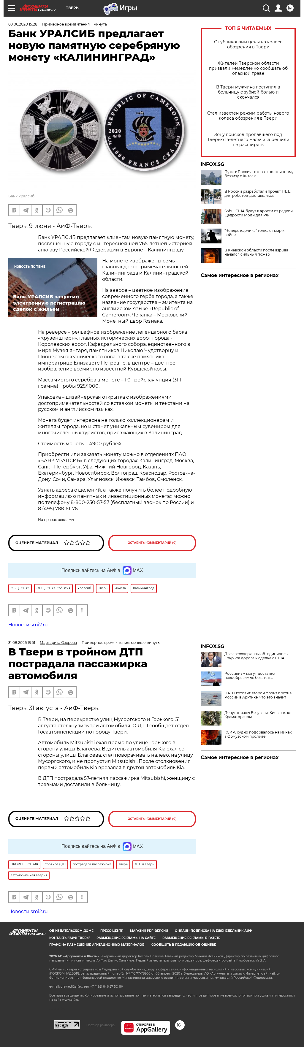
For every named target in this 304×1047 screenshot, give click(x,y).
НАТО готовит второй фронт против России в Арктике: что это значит (258, 695)
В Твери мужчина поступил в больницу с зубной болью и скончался (248, 92)
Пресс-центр (111, 931)
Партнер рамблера (100, 1025)
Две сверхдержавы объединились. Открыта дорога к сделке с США (256, 656)
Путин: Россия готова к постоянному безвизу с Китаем (259, 174)
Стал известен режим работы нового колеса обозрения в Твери (248, 116)
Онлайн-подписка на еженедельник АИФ (213, 931)
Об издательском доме (71, 931)
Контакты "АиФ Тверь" (69, 938)
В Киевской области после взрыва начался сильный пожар (256, 252)
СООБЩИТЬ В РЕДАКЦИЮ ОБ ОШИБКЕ (183, 945)
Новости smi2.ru (28, 625)
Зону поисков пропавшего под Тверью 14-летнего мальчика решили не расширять (248, 139)
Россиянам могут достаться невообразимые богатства (250, 675)
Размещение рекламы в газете (191, 938)
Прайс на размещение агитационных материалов (97, 945)
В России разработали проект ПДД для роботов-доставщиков (257, 193)
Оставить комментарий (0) (152, 543)
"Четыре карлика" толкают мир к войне (254, 233)
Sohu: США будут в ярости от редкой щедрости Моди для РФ (258, 213)
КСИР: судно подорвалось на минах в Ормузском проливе (258, 734)
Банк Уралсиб (21, 196)
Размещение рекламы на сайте (126, 938)
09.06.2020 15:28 (22, 24)
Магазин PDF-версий (149, 931)
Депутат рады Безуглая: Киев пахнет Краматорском (258, 715)
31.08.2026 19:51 (21, 642)
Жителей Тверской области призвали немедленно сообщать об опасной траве (248, 68)
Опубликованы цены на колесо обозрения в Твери (248, 44)
